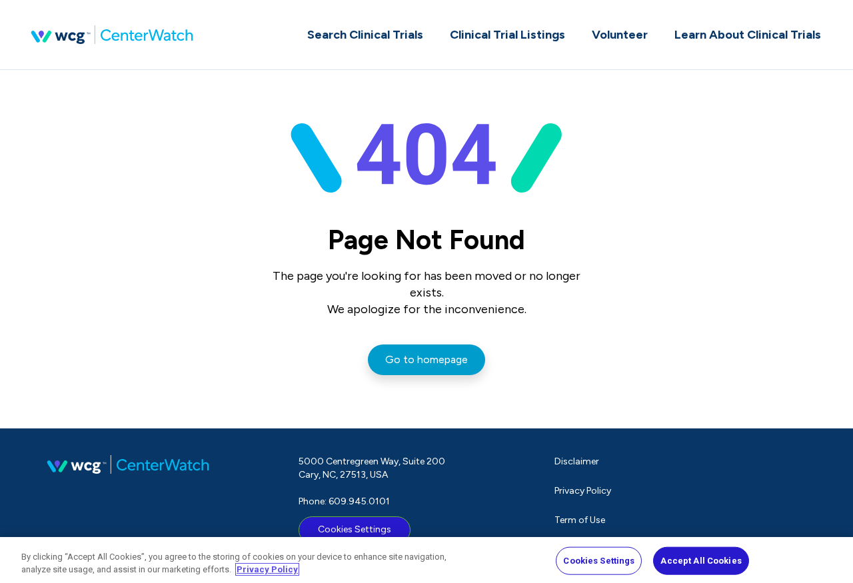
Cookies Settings (354, 529)
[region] (426, 560)
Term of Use (579, 520)
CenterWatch (112, 34)
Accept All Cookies (700, 561)
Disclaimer (576, 461)
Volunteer (620, 34)
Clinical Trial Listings (507, 34)
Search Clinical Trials (365, 34)
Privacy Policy (582, 490)
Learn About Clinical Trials (747, 34)
